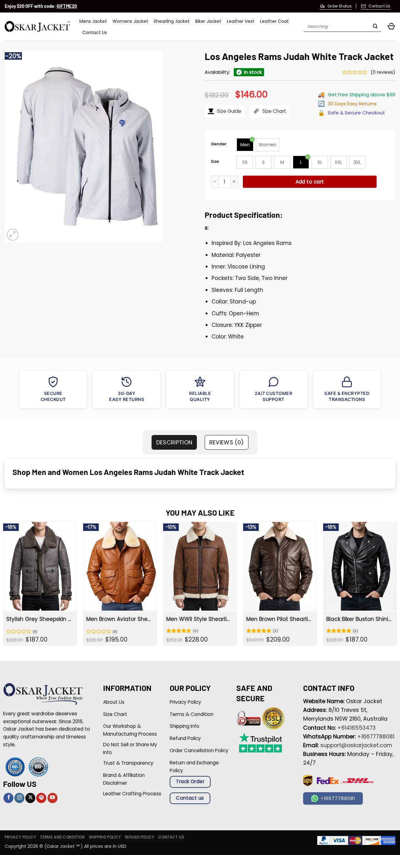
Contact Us (94, 32)
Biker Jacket (208, 21)
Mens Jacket (93, 21)
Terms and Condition (62, 837)
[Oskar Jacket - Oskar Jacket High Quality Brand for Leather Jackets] (37, 26)
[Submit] (375, 27)
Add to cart (310, 181)
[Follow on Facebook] (8, 798)
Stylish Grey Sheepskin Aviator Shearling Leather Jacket (39, 619)
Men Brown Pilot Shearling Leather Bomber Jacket (279, 619)
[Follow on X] (30, 798)
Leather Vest (240, 21)
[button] (391, 27)
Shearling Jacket (172, 21)
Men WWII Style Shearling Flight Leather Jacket (199, 619)
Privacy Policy (20, 837)
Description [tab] (174, 442)
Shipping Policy (105, 837)
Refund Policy (139, 837)
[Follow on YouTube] (53, 798)
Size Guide (228, 111)
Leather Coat (274, 21)
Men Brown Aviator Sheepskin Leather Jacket (119, 619)
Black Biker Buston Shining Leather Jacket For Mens (359, 619)
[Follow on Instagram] (19, 798)
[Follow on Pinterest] (41, 798)
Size (215, 161)
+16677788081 (375, 736)
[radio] (245, 144)
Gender (219, 144)
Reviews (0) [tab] (226, 442)
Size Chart (273, 111)
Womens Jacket (130, 21)
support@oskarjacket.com (356, 745)
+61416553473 (356, 728)
